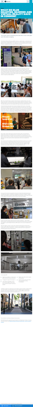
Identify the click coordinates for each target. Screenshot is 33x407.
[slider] (16, 129)
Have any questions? (18, 405)
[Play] (1, 129)
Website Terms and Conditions (19, 403)
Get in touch (6, 405)
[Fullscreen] (31, 129)
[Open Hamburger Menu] (2, 1)
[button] (16, 121)
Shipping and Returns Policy (13, 403)
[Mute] (30, 129)
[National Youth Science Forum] (7, 1)
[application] (16, 121)
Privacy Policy (9, 403)
